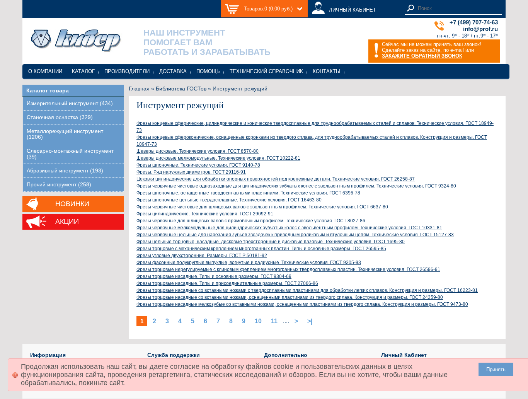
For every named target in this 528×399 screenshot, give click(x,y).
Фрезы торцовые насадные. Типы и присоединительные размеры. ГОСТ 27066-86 (227, 283)
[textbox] (457, 8)
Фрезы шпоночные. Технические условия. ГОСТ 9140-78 (198, 165)
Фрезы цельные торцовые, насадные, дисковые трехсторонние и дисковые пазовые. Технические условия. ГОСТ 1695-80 (270, 241)
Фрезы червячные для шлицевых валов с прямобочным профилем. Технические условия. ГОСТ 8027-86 (250, 220)
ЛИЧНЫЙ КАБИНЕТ (352, 10)
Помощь (208, 71)
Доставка (173, 71)
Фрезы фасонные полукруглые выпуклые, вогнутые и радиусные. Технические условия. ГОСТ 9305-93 (248, 262)
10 (258, 321)
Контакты (327, 71)
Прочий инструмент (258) (59, 185)
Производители (127, 71)
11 (274, 321)
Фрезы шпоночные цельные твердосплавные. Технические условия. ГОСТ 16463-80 (229, 200)
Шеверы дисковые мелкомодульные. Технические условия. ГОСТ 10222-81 (218, 158)
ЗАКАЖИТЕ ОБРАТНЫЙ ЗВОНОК (422, 56)
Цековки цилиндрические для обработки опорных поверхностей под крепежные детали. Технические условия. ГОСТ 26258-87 (275, 179)
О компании (45, 71)
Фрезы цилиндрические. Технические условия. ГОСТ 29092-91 (204, 214)
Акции (67, 221)
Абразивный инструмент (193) (65, 171)
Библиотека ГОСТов (181, 88)
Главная (139, 88)
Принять (496, 369)
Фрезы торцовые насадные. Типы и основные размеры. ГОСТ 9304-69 (213, 276)
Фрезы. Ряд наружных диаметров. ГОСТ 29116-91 (191, 172)
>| (309, 321)
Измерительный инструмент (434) (70, 103)
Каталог (83, 71)
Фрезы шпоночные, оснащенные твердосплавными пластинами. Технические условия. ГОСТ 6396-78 (248, 193)
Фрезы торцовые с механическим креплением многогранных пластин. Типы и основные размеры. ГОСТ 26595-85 (261, 248)
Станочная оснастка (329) (60, 117)
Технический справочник (266, 71)
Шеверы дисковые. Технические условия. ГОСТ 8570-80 (197, 151)
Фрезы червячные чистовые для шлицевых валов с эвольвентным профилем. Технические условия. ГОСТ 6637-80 (262, 207)
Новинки (72, 204)
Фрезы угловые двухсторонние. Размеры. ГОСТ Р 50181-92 (201, 255)
